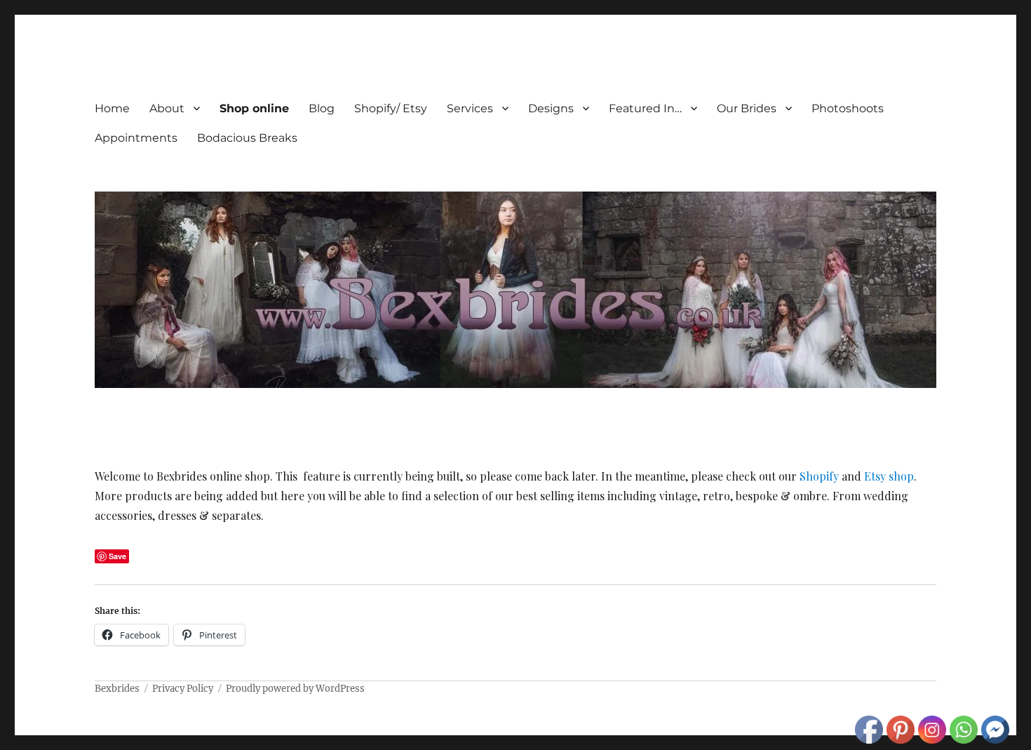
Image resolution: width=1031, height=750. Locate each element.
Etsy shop (889, 476)
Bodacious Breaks (247, 138)
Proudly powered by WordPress (295, 689)
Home (112, 108)
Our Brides (746, 108)
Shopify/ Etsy (390, 108)
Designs (551, 108)
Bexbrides (117, 689)
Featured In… (645, 108)
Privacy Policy (182, 689)
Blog (322, 108)
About (166, 108)
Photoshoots (847, 108)
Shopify (819, 476)
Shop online (254, 108)
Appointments (136, 138)
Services (470, 108)
